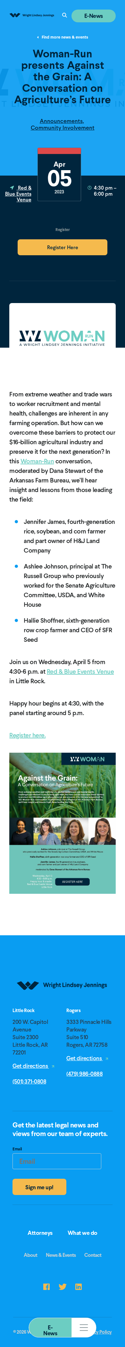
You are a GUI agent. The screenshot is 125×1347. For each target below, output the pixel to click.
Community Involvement (63, 128)
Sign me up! (39, 1187)
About (30, 1255)
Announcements (61, 121)
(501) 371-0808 (29, 1081)
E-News (50, 1330)
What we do (82, 1233)
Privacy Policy (98, 1332)
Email (17, 1150)
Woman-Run (37, 461)
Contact (92, 1255)
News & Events (61, 1255)
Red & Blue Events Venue (18, 194)
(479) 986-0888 (84, 1074)
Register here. (27, 735)
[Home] (63, 1005)
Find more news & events (64, 37)
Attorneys (40, 1233)
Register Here (62, 247)
